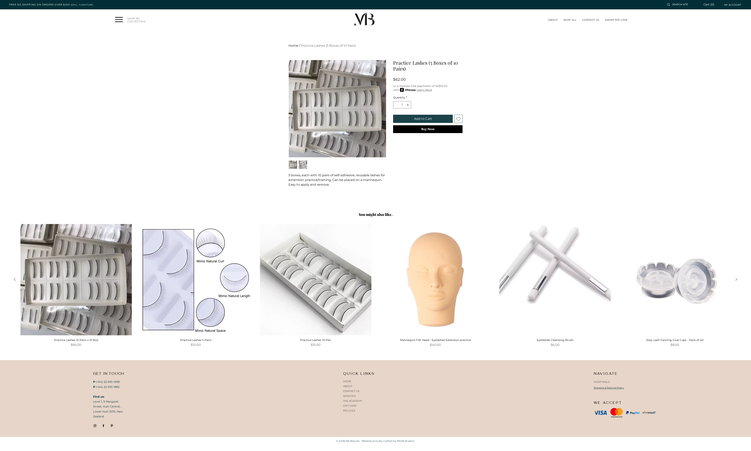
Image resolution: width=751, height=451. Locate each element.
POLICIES (349, 410)
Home (293, 45)
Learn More (424, 90)
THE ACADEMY (352, 400)
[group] (375, 285)
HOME (347, 381)
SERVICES (349, 395)
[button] (711, 4)
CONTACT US (351, 391)
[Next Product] (736, 279)
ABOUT (347, 386)
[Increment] (408, 104)
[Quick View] (76, 279)
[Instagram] (95, 426)
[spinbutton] (402, 104)
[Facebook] (103, 426)
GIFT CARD (350, 405)
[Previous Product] (14, 279)
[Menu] (119, 19)
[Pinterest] (112, 426)
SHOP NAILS (602, 381)
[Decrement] (396, 104)
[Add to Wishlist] (458, 119)
